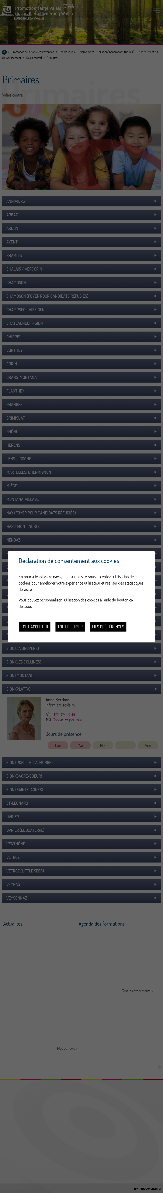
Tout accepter (34, 626)
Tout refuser (70, 626)
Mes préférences (108, 626)
